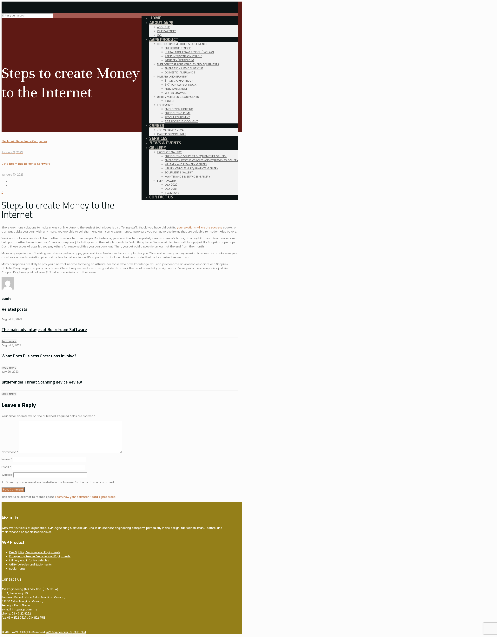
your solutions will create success (199, 227)
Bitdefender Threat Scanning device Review (42, 382)
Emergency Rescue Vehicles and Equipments (39, 556)
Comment (10, 452)
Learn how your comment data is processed (85, 497)
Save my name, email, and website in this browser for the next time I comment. (60, 482)
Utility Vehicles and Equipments (30, 564)
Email (6, 467)
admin (6, 298)
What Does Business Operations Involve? (39, 356)
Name (7, 459)
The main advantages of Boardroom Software (44, 329)
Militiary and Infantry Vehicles (29, 560)
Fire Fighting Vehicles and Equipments (34, 552)
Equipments (17, 569)
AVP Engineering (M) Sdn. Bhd (66, 632)
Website (7, 475)
